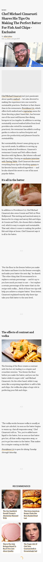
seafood (16, 99)
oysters (33, 164)
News (4, 10)
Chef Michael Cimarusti (12, 96)
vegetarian (27, 111)
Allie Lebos (8, 36)
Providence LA (28, 108)
